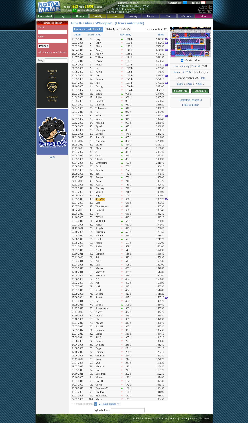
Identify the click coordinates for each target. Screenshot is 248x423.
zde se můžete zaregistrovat (52, 52)
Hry (62, 16)
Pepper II (119, 11)
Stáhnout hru (180, 90)
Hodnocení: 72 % (182, 72)
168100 (141, 9)
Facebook (204, 418)
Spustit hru (200, 90)
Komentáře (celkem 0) (190, 100)
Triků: (180, 83)
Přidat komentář (190, 104)
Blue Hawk (135, 6)
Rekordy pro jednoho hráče (88, 29)
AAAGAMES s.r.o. (157, 418)
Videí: (199, 83)
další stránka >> (111, 403)
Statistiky (98, 16)
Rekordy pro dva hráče (118, 29)
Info (203, 78)
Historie (80, 16)
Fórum (150, 16)
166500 (145, 6)
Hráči (115, 16)
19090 (127, 11)
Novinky (133, 16)
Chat (168, 16)
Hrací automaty (181, 66)
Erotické (195, 66)
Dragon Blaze (130, 9)
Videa (203, 16)
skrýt (52, 157)
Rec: (189, 83)
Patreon (193, 418)
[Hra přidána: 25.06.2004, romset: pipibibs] (190, 42)
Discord (184, 418)
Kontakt (173, 418)
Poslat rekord (45, 16)
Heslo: (41, 36)
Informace (185, 16)
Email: (41, 27)
